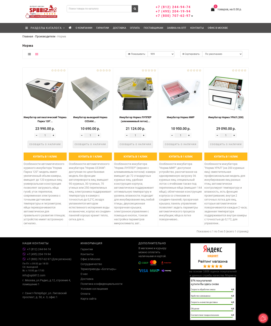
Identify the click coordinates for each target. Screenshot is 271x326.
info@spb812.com (33, 275)
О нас (84, 274)
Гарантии (102, 27)
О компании (84, 27)
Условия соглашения (94, 288)
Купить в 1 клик (45, 156)
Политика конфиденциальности (101, 283)
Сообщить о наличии (45, 144)
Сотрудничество (91, 264)
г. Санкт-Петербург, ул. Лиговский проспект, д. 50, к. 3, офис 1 (44, 295)
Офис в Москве (218, 27)
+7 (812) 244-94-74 (173, 7)
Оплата (135, 27)
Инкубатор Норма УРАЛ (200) (226, 117)
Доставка (119, 27)
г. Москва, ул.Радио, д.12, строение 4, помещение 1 (46, 282)
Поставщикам (153, 27)
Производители (45, 36)
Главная (27, 36)
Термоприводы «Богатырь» (98, 269)
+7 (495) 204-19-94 (173, 11)
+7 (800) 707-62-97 (173, 16)
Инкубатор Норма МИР (180, 117)
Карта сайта (88, 298)
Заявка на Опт (176, 27)
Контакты (197, 27)
